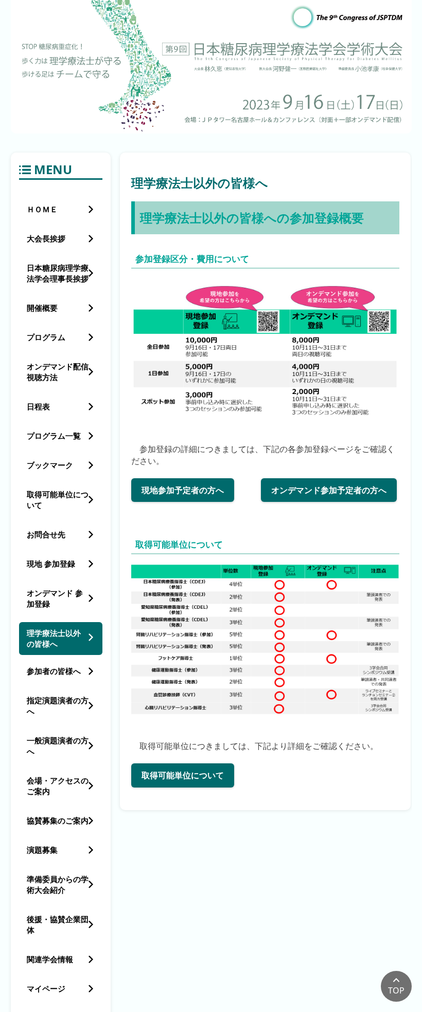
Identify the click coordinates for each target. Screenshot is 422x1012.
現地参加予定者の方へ (183, 490)
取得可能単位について (183, 775)
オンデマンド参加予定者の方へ (328, 490)
